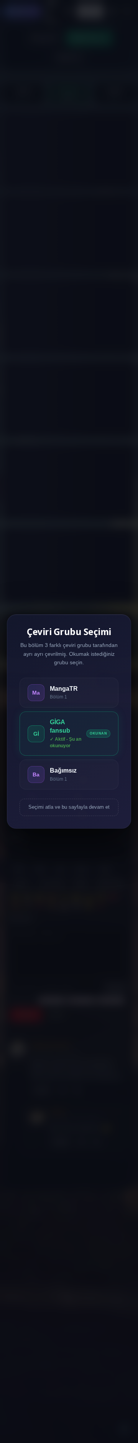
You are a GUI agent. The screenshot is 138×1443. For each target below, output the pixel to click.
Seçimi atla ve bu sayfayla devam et (69, 807)
